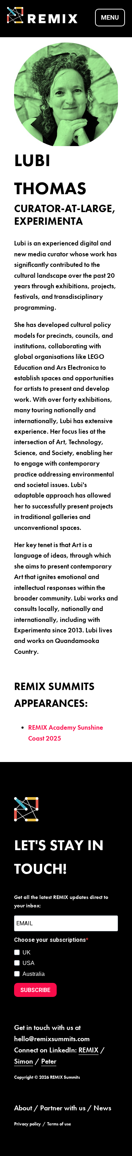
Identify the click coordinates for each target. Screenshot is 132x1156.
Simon (23, 1061)
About (23, 1107)
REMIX (88, 1050)
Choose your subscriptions (50, 940)
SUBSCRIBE (35, 990)
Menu (110, 17)
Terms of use (59, 1124)
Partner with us (63, 1107)
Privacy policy (27, 1124)
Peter (48, 1061)
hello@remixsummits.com (52, 1038)
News (102, 1107)
